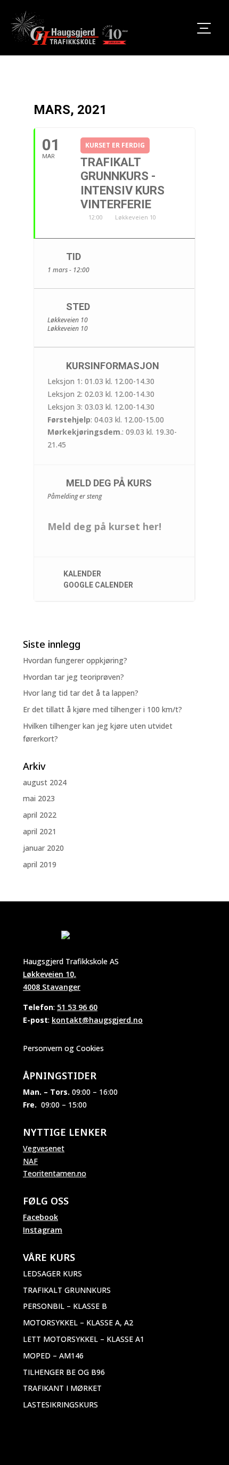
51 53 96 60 (77, 1007)
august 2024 (45, 782)
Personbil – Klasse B (65, 1306)
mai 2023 (39, 798)
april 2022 (39, 815)
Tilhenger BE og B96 (64, 1372)
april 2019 (39, 864)
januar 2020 (43, 848)
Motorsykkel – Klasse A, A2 (78, 1322)
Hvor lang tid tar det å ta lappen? (80, 693)
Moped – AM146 (53, 1355)
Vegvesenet (43, 1148)
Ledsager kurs (52, 1273)
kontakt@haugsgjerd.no (97, 1020)
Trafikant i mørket (62, 1388)
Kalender (82, 573)
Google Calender (98, 585)
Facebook (40, 1217)
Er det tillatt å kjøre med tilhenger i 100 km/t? (102, 709)
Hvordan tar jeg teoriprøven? (73, 677)
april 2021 (39, 831)
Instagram (42, 1230)
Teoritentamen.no (54, 1173)
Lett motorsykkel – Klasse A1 (83, 1339)
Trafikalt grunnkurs (67, 1290)
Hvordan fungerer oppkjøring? (75, 660)
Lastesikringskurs (60, 1404)
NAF (30, 1161)
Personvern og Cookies (63, 1048)
